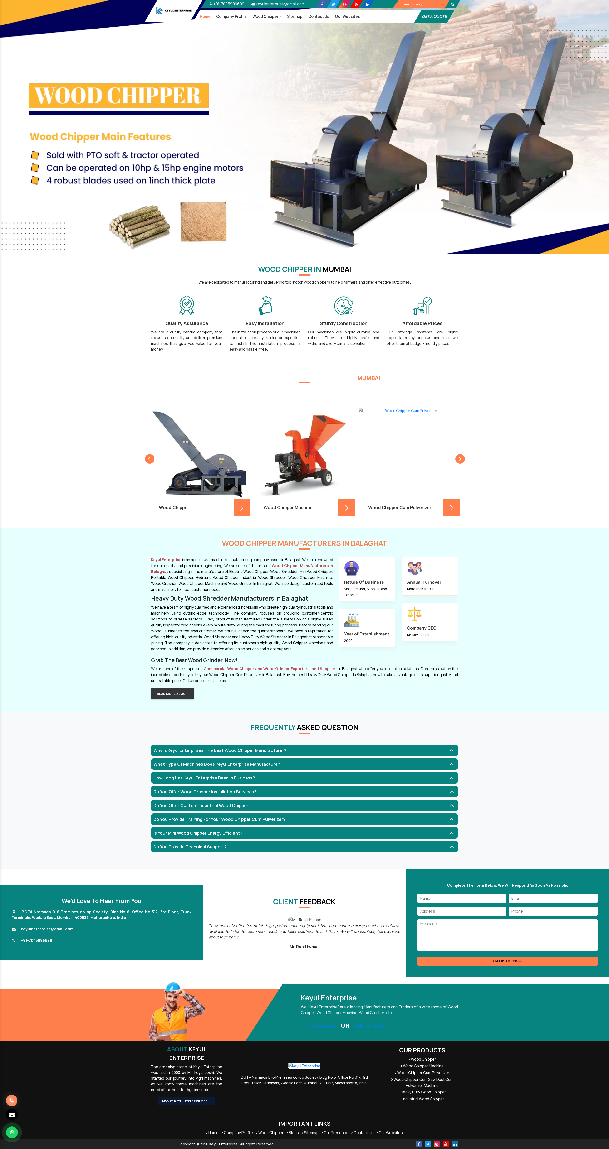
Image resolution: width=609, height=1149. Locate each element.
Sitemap (295, 16)
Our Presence (335, 1132)
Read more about (172, 694)
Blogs (293, 1132)
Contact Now (370, 1026)
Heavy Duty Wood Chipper (423, 1092)
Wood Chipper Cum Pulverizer (423, 1072)
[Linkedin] (367, 4)
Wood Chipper (265, 16)
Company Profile (231, 16)
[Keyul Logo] (174, 10)
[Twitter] (333, 4)
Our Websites (390, 1132)
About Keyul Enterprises (185, 1101)
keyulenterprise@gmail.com (280, 3)
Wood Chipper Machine (423, 1065)
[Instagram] (344, 4)
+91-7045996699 (228, 3)
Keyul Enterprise (186, 1053)
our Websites (347, 16)
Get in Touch (505, 961)
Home (205, 16)
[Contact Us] (11, 1097)
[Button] (452, 4)
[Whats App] (12, 1132)
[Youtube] (356, 4)
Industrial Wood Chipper (423, 1098)
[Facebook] (322, 4)
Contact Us (318, 16)
